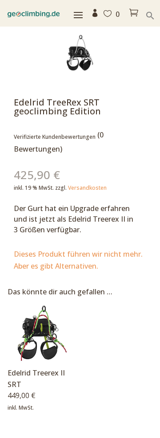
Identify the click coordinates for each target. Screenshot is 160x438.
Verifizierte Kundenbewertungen (55, 137)
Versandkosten (87, 188)
